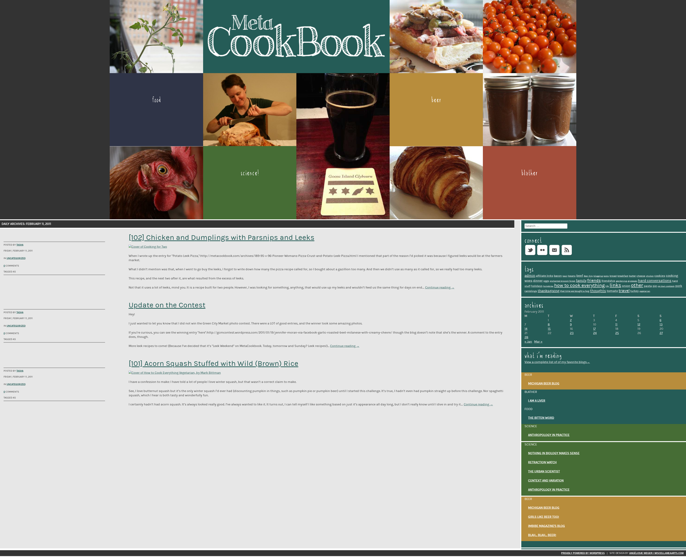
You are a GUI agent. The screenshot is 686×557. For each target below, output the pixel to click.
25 (617, 333)
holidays (536, 286)
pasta (648, 286)
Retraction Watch (542, 462)
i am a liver (536, 401)
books (606, 276)
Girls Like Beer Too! (543, 517)
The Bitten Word (541, 418)
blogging (598, 276)
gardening (621, 281)
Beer (436, 99)
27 (661, 333)
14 (526, 329)
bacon (558, 275)
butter (632, 276)
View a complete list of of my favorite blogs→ (557, 362)
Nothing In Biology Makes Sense (554, 453)
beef (579, 276)
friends (594, 280)
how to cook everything (579, 285)
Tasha (19, 244)
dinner (538, 281)
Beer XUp (588, 276)
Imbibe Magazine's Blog (546, 526)
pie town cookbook (666, 286)
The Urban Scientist (544, 471)
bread (613, 275)
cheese (641, 275)
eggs (546, 280)
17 (594, 329)
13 (661, 324)
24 (595, 333)
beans (572, 275)
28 (526, 337)
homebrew (548, 286)
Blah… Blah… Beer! (542, 535)
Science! (250, 173)
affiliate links (544, 275)
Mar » (538, 342)
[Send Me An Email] (554, 255)
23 (572, 333)
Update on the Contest (167, 305)
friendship (608, 280)
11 (616, 324)
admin (530, 276)
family (581, 281)
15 (549, 329)
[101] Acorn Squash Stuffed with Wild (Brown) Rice (213, 363)
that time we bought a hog (574, 291)
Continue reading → (439, 287)
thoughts (598, 291)
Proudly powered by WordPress (583, 553)
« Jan (528, 342)
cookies (659, 275)
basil (565, 276)
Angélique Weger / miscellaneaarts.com (656, 553)
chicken (650, 276)
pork (678, 286)
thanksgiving (548, 291)
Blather (529, 173)
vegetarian (644, 291)
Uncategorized (16, 258)
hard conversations (654, 280)
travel (624, 290)
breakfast (622, 276)
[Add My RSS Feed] (566, 255)
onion (626, 286)
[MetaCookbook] (296, 71)
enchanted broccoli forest (562, 281)
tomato (612, 291)
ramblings (531, 291)
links (615, 285)
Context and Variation (546, 480)
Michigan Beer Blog (543, 383)
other (637, 285)
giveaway (632, 281)
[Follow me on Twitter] (530, 255)
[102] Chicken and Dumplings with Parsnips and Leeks (221, 237)
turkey (634, 291)
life (607, 286)
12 (638, 324)
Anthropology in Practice (549, 435)
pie (655, 286)
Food (156, 99)
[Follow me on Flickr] (542, 255)
